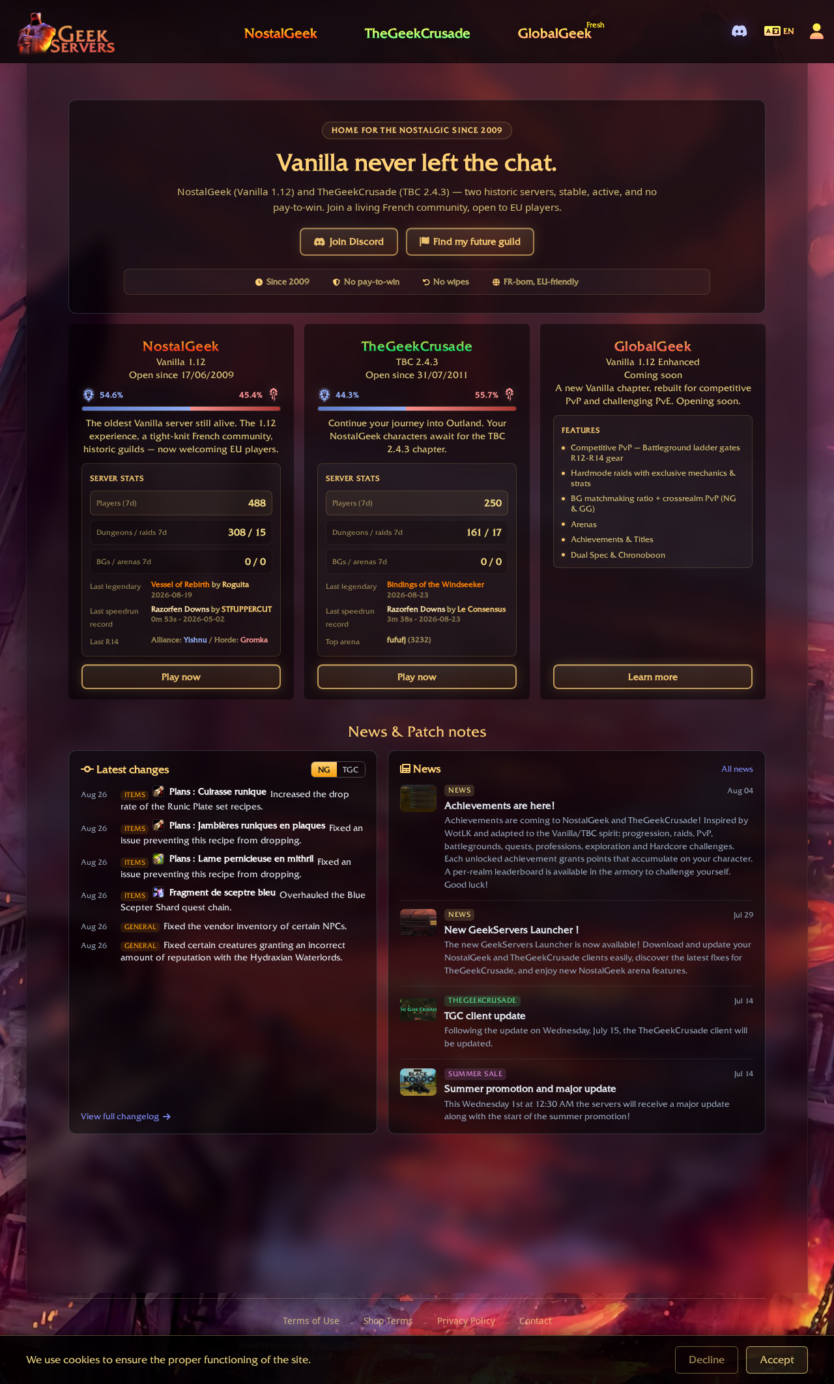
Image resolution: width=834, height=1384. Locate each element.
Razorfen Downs (180, 609)
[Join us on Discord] (739, 31)
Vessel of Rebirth (180, 584)
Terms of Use (311, 1320)
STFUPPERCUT (247, 609)
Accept (777, 1359)
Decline (707, 1359)
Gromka (254, 639)
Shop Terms (388, 1320)
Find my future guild (477, 241)
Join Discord (357, 241)
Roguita (235, 584)
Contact (535, 1320)
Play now (181, 677)
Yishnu (195, 639)
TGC (350, 769)
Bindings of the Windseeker (435, 584)
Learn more (653, 677)
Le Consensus (481, 609)
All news (737, 769)
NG (324, 769)
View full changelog (120, 1116)
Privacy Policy (466, 1320)
